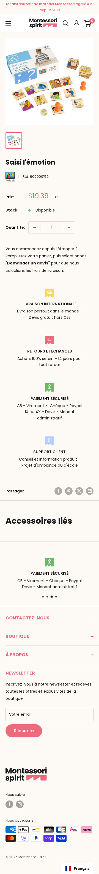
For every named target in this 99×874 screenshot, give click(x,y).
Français (81, 868)
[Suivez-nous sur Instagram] (20, 804)
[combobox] (77, 868)
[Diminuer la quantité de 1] (34, 227)
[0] (87, 23)
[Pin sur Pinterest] (69, 491)
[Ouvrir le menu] (8, 23)
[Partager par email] (90, 491)
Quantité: (15, 227)
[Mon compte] (76, 23)
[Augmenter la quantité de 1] (69, 227)
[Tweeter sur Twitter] (79, 491)
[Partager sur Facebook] (58, 491)
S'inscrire (24, 731)
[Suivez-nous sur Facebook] (9, 804)
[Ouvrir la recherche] (66, 23)
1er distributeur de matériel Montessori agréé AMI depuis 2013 (50, 7)
